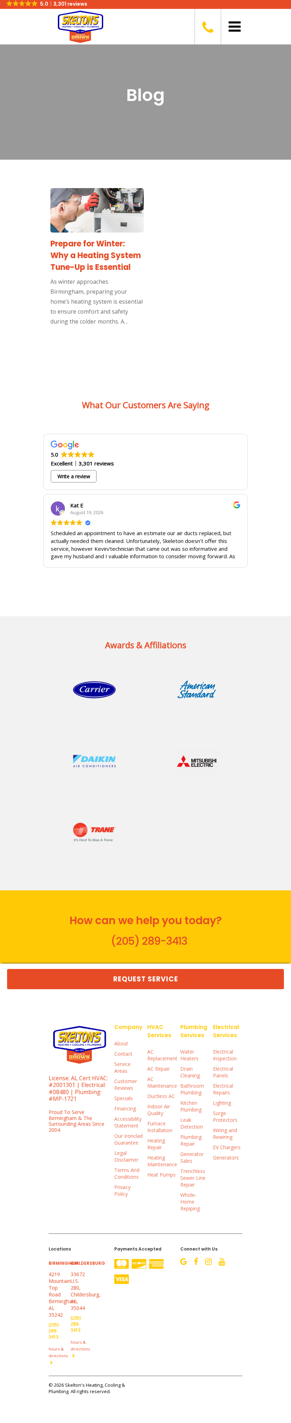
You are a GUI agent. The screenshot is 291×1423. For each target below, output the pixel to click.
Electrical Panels (223, 1072)
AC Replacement (162, 1055)
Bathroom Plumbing (192, 1089)
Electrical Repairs (223, 1089)
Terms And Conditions (126, 1173)
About (121, 1043)
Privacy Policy (122, 1190)
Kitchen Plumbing (191, 1106)
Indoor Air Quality (158, 1109)
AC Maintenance (162, 1082)
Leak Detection (191, 1123)
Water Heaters (189, 1055)
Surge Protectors (225, 1116)
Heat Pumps (161, 1174)
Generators (226, 1157)
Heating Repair (156, 1144)
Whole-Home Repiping (190, 1202)
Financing (125, 1108)
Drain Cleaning (190, 1072)
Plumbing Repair (191, 1140)
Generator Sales (192, 1157)
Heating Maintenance (162, 1161)
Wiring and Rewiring (225, 1133)
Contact (123, 1053)
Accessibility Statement (128, 1122)
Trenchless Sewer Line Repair (192, 1178)
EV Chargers (227, 1147)
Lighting (222, 1102)
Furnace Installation (159, 1127)
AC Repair (158, 1068)
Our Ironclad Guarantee (128, 1139)
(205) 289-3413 (149, 941)
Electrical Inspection (225, 1055)
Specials (123, 1098)
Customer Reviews (125, 1084)
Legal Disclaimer (126, 1156)
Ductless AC (161, 1096)
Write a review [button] (73, 476)
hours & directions (58, 1352)
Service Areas (122, 1067)
